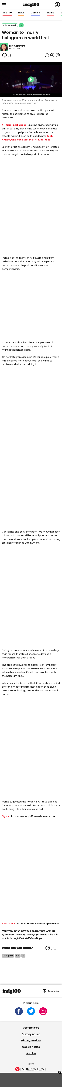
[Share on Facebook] (47, 55)
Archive (31, 1053)
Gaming (35, 12)
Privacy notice (31, 1034)
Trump (50, 12)
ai (21, 25)
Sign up (6, 816)
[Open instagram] (43, 1011)
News (21, 12)
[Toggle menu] (5, 4)
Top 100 (7, 12)
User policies (31, 1028)
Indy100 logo (31, 5)
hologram (8, 955)
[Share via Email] (58, 55)
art (17, 955)
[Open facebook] (19, 1011)
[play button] (31, 79)
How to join (8, 923)
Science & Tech (9, 25)
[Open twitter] (31, 1011)
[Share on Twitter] (52, 55)
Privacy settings (31, 1040)
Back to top (53, 991)
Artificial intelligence (14, 125)
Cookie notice (31, 1047)
